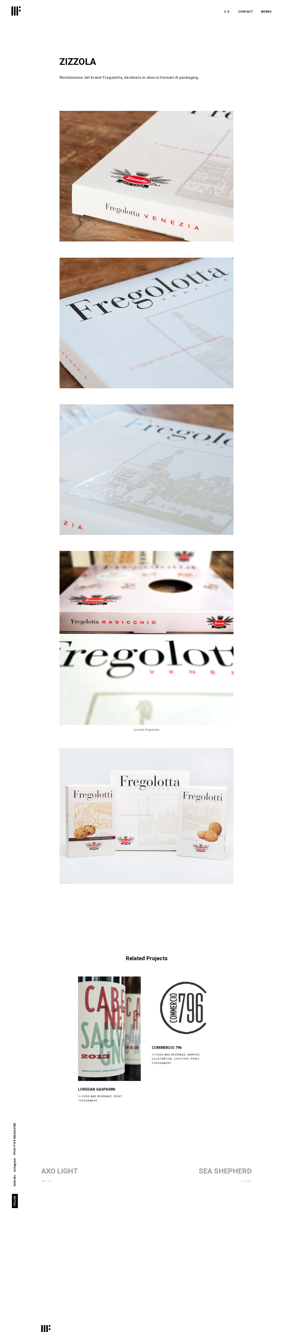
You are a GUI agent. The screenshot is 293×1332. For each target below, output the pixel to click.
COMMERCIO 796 (167, 1047)
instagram (14, 1165)
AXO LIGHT (59, 1171)
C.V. (227, 11)
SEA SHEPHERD (225, 1171)
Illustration (162, 1058)
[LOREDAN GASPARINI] (109, 1028)
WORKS (266, 11)
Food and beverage (97, 1096)
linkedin (14, 1180)
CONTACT (245, 11)
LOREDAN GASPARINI (96, 1089)
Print (118, 1096)
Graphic (193, 1054)
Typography (88, 1100)
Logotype (181, 1058)
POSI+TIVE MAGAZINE (14, 1139)
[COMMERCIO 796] (183, 1007)
